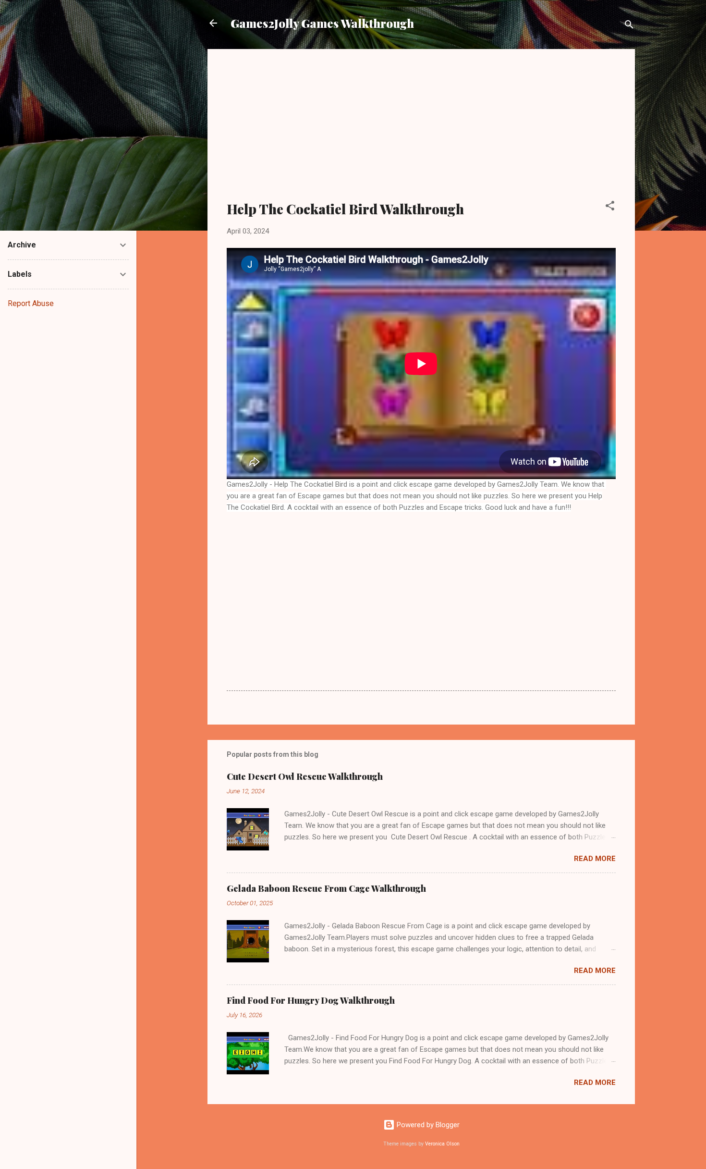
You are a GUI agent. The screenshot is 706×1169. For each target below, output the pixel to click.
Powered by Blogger (427, 1124)
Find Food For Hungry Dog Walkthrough (311, 1000)
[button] (610, 207)
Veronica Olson (442, 1144)
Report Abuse (31, 303)
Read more (595, 858)
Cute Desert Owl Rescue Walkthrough (305, 776)
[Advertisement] (421, 130)
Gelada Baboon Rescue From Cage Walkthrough (326, 888)
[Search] (629, 26)
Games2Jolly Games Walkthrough (322, 23)
